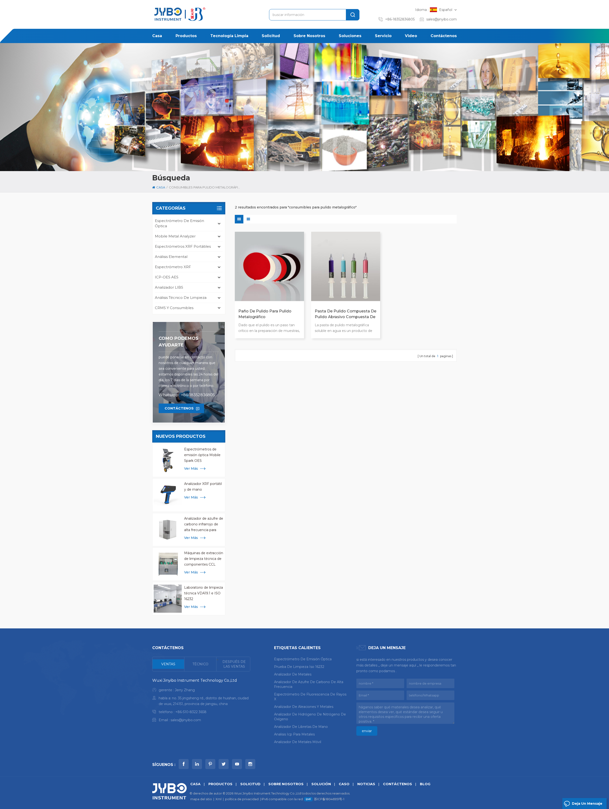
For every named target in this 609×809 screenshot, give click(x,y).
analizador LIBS (169, 287)
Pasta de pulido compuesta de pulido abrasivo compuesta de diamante (345, 314)
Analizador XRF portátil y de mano (203, 487)
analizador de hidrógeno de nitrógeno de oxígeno (310, 716)
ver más (191, 468)
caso (344, 784)
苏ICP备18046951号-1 (329, 799)
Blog (425, 784)
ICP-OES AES (166, 277)
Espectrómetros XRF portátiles (183, 246)
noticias (366, 784)
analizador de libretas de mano (301, 727)
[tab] (168, 664)
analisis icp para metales (294, 734)
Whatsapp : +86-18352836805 (187, 395)
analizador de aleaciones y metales (303, 707)
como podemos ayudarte (178, 342)
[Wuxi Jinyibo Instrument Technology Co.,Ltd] (179, 14)
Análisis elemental (171, 256)
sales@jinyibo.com (441, 19)
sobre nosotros (309, 36)
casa (157, 36)
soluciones (350, 36)
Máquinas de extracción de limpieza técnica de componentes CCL (203, 559)
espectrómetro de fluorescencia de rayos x (310, 696)
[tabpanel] (201, 701)
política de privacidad (242, 799)
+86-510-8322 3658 (190, 712)
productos (186, 36)
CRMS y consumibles (174, 308)
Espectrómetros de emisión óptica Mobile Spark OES (202, 455)
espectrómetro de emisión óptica (179, 223)
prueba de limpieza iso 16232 (299, 667)
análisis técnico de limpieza (180, 297)
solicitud (271, 36)
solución (321, 784)
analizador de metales (292, 674)
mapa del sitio (201, 799)
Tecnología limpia (229, 36)
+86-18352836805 (400, 19)
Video (411, 36)
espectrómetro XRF (173, 267)
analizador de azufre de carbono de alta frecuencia (308, 684)
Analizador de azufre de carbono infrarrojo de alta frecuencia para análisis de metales (203, 524)
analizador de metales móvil (297, 742)
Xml (218, 799)
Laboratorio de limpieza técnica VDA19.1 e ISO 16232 (203, 593)
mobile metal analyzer (175, 236)
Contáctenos (444, 36)
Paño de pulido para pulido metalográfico (264, 314)
